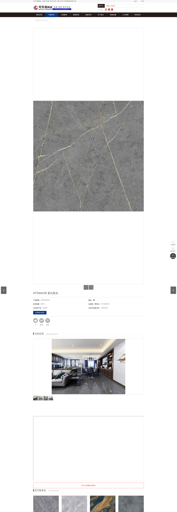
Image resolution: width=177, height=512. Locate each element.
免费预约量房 (40, 312)
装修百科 (88, 15)
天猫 (142, 1)
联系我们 (138, 15)
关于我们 (101, 15)
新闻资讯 (76, 15)
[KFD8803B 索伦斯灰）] (88, 156)
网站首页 (39, 15)
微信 (135, 1)
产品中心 (51, 15)
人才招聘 (125, 15)
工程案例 (64, 15)
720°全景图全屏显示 (88, 485)
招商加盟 (113, 15)
